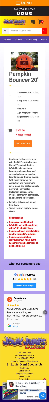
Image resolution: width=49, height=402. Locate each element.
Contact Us (24, 368)
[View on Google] (9, 299)
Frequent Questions (24, 374)
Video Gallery (24, 371)
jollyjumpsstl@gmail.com (27, 361)
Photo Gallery (31, 39)
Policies (7, 39)
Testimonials (24, 376)
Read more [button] (12, 319)
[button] (4, 312)
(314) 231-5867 (27, 9)
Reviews (18, 39)
